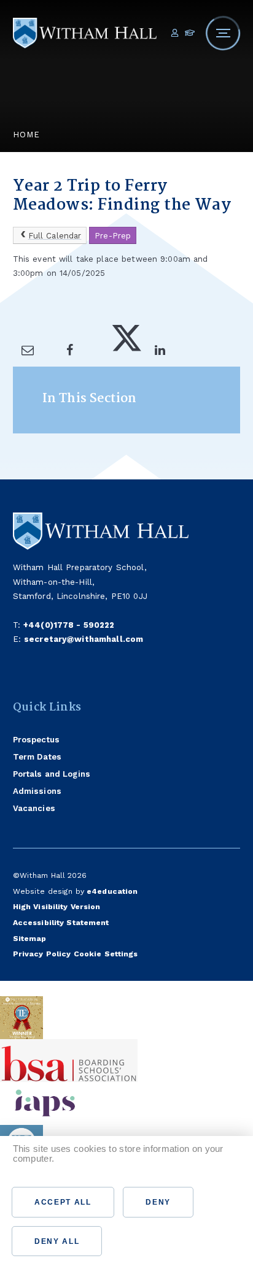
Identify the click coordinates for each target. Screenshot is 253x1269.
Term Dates (37, 756)
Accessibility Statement (61, 922)
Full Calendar (55, 235)
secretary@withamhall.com (83, 639)
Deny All (56, 1241)
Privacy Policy (42, 953)
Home (27, 134)
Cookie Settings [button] (106, 953)
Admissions (37, 791)
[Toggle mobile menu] (223, 33)
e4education (112, 891)
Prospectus (36, 739)
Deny (158, 1202)
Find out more (52, 1173)
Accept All (62, 1202)
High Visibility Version (57, 906)
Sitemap (30, 938)
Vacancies (34, 808)
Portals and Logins (51, 774)
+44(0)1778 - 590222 (69, 625)
